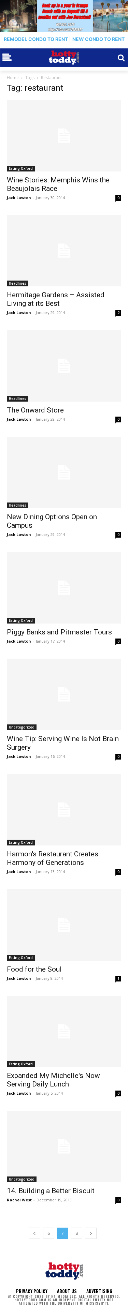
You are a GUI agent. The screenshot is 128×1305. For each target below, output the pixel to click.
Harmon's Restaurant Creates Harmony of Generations (52, 858)
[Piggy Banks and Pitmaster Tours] (64, 588)
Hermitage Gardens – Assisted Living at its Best (55, 299)
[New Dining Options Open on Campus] (64, 472)
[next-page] (91, 1233)
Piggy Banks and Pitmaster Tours (59, 632)
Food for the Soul (34, 969)
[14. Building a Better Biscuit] (64, 1146)
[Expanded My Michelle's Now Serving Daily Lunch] (64, 1031)
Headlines (17, 283)
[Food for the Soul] (64, 925)
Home (13, 77)
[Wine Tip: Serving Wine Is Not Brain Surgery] (64, 694)
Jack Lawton (19, 197)
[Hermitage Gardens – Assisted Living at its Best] (64, 251)
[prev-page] (34, 1233)
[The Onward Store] (64, 366)
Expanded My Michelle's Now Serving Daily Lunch (53, 1079)
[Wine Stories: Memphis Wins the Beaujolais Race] (64, 135)
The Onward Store (35, 410)
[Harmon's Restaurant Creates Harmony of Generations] (64, 809)
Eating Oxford (21, 168)
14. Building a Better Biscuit (51, 1191)
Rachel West (19, 1199)
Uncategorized (21, 727)
